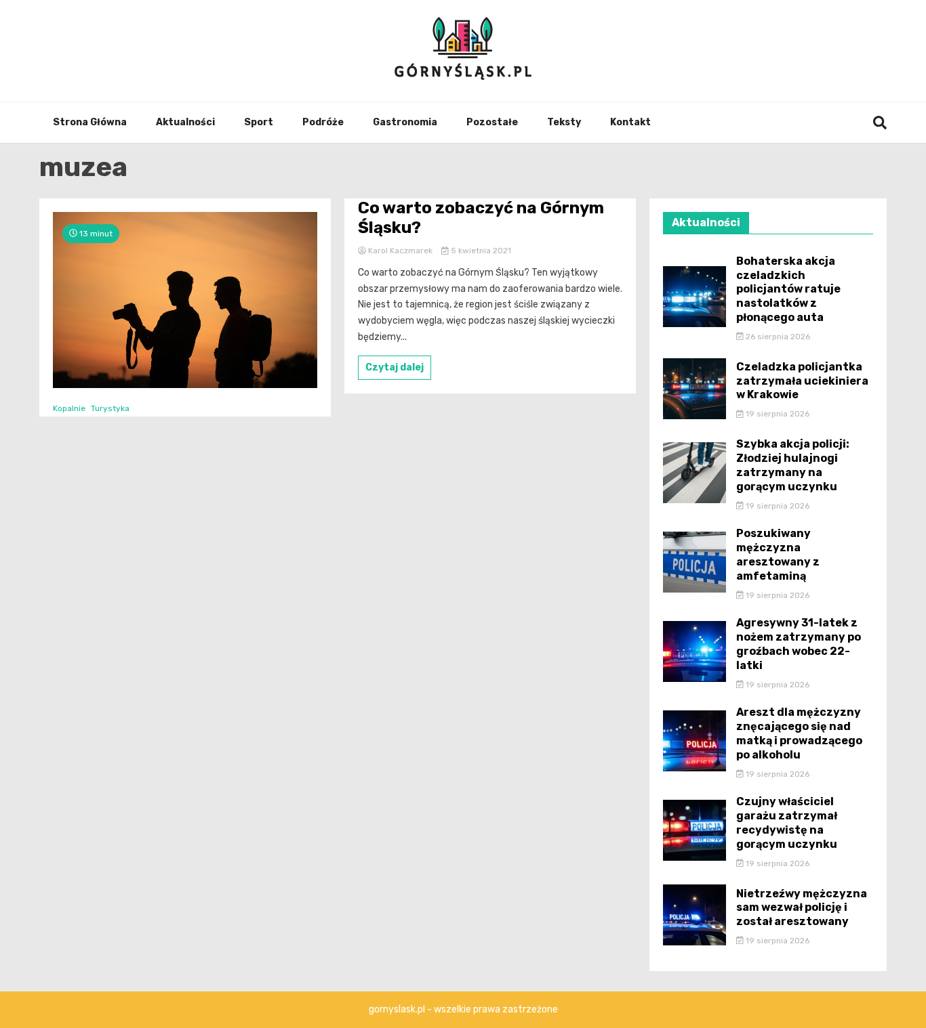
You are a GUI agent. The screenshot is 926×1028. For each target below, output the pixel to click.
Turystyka (110, 408)
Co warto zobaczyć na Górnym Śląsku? (481, 217)
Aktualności (185, 122)
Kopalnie (69, 408)
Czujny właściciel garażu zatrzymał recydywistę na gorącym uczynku (786, 822)
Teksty (564, 122)
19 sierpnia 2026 (776, 414)
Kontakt (630, 122)
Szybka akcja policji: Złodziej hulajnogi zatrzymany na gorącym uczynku (792, 464)
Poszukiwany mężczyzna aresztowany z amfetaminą (778, 554)
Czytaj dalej (394, 367)
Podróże (323, 122)
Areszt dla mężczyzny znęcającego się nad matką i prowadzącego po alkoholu (799, 733)
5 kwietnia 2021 (480, 250)
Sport (258, 122)
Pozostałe (492, 122)
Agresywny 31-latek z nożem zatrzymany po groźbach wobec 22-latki (798, 643)
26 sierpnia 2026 (777, 336)
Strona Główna (90, 122)
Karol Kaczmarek (400, 250)
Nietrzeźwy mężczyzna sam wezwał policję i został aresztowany (801, 907)
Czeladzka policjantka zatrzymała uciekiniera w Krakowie (802, 381)
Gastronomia (405, 122)
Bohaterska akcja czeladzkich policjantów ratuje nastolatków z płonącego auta (788, 289)
